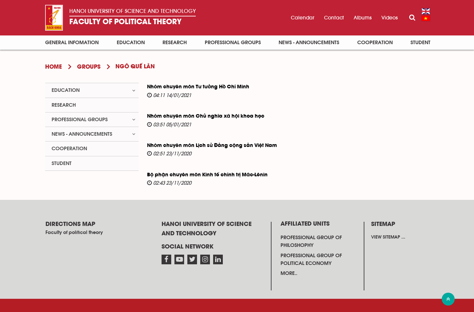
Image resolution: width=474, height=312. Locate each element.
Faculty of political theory (125, 22)
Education (131, 42)
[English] (426, 11)
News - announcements (309, 42)
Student (420, 42)
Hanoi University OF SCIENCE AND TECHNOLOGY (132, 11)
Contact (334, 17)
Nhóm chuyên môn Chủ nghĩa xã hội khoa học (205, 116)
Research (175, 42)
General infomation (72, 42)
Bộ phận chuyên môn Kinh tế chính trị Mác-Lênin (207, 175)
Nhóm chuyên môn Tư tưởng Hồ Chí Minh (198, 87)
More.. (289, 273)
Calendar (302, 17)
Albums (363, 17)
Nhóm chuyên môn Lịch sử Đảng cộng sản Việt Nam (212, 145)
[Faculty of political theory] (54, 18)
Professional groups (233, 42)
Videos (389, 17)
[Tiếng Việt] (426, 18)
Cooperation (375, 42)
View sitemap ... (388, 237)
